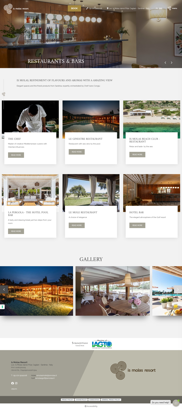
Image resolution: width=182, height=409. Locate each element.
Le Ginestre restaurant (85, 139)
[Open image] (113, 291)
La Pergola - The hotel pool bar (28, 214)
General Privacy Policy (111, 400)
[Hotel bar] (151, 193)
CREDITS (14, 389)
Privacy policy (67, 400)
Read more (16, 155)
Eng (160, 8)
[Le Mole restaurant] (91, 193)
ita (157, 8)
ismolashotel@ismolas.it (46, 375)
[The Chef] (30, 119)
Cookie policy (81, 400)
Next (171, 62)
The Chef (14, 139)
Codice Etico (94, 400)
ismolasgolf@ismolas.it (44, 378)
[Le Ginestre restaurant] (91, 119)
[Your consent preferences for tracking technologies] (2, 306)
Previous (165, 62)
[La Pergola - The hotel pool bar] (30, 193)
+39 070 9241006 (95, 8)
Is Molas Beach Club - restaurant (144, 140)
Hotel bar (136, 212)
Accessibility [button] (92, 406)
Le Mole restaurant (83, 212)
